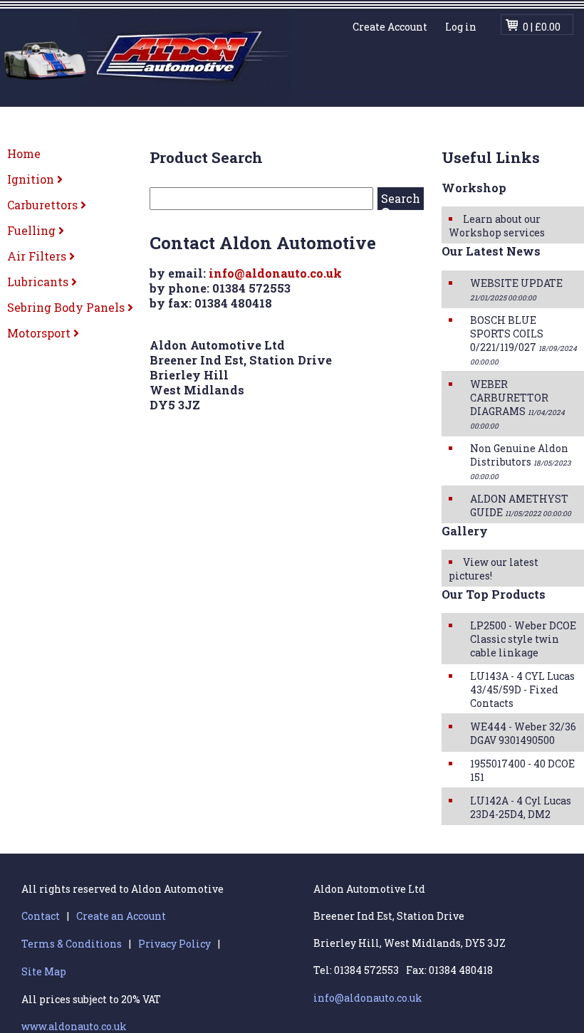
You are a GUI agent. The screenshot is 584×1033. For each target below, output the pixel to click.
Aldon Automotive (148, 55)
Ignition (32, 179)
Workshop (474, 187)
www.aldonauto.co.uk (74, 1026)
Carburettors (43, 204)
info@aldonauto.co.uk (275, 273)
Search (400, 198)
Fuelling (32, 230)
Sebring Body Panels (67, 307)
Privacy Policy (174, 943)
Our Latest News (491, 250)
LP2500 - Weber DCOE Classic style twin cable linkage (523, 639)
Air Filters (38, 255)
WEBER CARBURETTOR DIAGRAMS (517, 404)
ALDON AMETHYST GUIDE (520, 505)
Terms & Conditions (71, 943)
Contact (40, 916)
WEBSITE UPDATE (516, 289)
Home (24, 153)
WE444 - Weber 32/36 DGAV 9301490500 (523, 733)
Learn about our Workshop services (497, 225)
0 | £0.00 (541, 26)
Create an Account (121, 916)
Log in (460, 26)
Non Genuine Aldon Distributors (520, 461)
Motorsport (40, 332)
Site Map (43, 971)
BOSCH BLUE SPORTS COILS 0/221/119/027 (523, 340)
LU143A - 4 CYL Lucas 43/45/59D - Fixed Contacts (522, 689)
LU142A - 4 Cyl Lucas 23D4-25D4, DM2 (520, 807)
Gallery (465, 530)
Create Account (390, 26)
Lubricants (39, 281)
